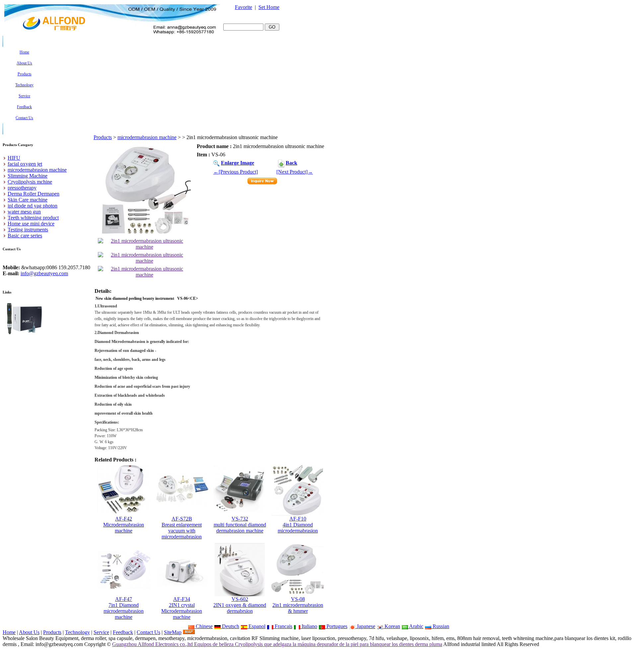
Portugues (336, 626)
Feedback (123, 632)
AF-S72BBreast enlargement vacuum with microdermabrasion (182, 527)
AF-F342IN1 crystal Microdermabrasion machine (181, 608)
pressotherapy (22, 188)
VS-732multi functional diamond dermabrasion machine (240, 524)
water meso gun (24, 211)
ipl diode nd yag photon (32, 205)
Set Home (268, 7)
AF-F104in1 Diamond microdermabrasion (298, 524)
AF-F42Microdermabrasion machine (123, 524)
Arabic (415, 626)
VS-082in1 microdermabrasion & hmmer (297, 605)
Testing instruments (28, 229)
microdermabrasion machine (147, 137)
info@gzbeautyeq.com (44, 273)
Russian (440, 626)
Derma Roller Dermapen (33, 194)
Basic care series (25, 235)
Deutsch (230, 626)
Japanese (365, 626)
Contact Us (148, 632)
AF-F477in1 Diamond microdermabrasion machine (124, 608)
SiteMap (172, 632)
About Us (29, 632)
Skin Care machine (27, 200)
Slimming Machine (27, 176)
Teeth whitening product (33, 217)
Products (103, 137)
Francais (282, 626)
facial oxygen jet (25, 164)
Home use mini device (31, 223)
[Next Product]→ (294, 172)
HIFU (14, 158)
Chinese (203, 626)
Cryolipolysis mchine (30, 182)
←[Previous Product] (235, 172)
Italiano (308, 626)
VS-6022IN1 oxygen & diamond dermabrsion (239, 605)
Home (9, 632)
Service (101, 632)
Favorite (243, 7)
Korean (391, 626)
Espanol (256, 626)
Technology (77, 632)
